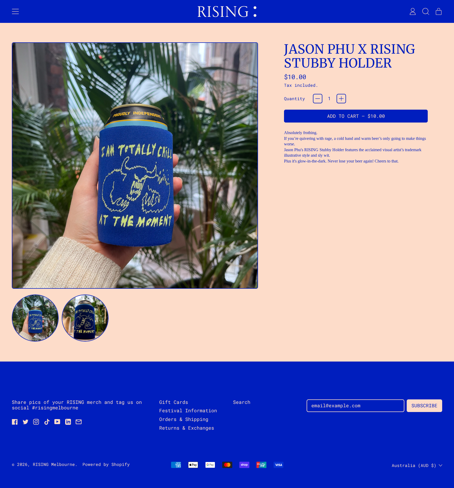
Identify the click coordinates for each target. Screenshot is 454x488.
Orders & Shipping (183, 419)
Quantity (294, 98)
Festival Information (188, 410)
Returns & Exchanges (186, 428)
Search (241, 402)
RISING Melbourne (54, 464)
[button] (425, 11)
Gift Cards (173, 402)
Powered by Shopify (106, 464)
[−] (317, 98)
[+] (341, 98)
